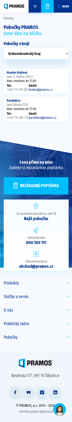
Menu (65, 6)
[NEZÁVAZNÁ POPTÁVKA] (47, 6)
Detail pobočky (36, 81)
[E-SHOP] (35, 6)
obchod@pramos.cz (36, 266)
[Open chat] (59, 409)
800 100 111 (36, 242)
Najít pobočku (36, 218)
